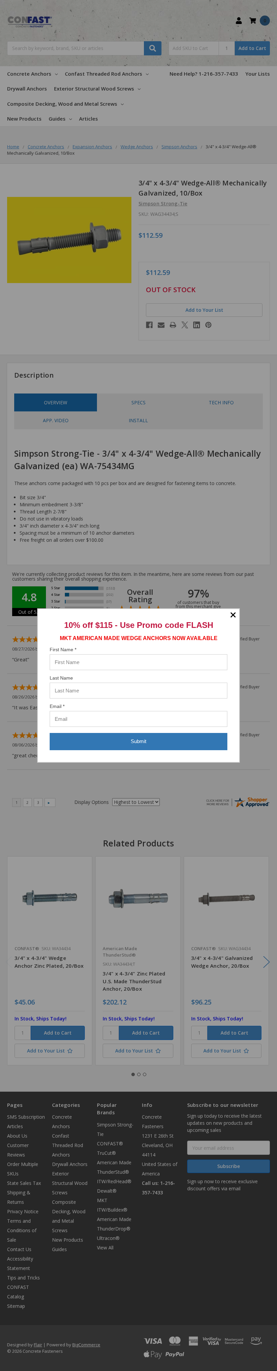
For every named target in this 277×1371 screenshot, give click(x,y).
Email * (57, 706)
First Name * (63, 649)
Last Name (61, 678)
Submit (138, 741)
